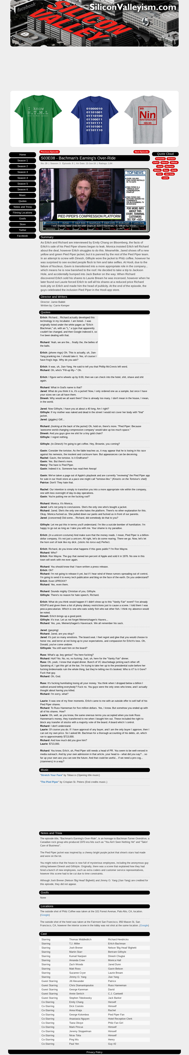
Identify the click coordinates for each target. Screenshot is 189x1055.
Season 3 (22, 172)
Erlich (155, 163)
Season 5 (22, 183)
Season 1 (22, 160)
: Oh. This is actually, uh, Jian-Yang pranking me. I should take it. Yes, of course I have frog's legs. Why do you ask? (68, 356)
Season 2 (22, 166)
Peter (159, 174)
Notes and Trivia (23, 207)
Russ (166, 170)
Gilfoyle (174, 163)
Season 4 (22, 178)
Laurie (165, 178)
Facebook (22, 235)
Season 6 (22, 189)
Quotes (23, 201)
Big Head (169, 166)
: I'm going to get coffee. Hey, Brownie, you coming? (80, 443)
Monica (157, 170)
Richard (171, 159)
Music (22, 195)
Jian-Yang (169, 174)
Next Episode (141, 152)
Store (23, 224)
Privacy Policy (94, 1052)
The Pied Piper (49, 782)
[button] (47, 200)
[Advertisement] (94, 68)
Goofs (22, 218)
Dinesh (165, 163)
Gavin (174, 170)
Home (22, 154)
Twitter (22, 230)
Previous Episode (49, 152)
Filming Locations (22, 212)
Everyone (160, 159)
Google (45, 915)
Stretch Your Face (51, 775)
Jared (159, 166)
